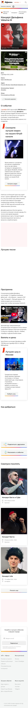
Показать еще (14, 590)
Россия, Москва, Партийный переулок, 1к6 (13, 85)
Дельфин (3, 90)
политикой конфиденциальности (9, 647)
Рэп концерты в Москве (22, 12)
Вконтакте (18, 684)
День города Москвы (6, 691)
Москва (17, 659)
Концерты (14, 12)
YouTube (17, 686)
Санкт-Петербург (19, 661)
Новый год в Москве (6, 689)
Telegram (17, 689)
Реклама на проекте (6, 659)
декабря (4, 109)
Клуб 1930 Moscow (6, 79)
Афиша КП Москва (6, 12)
